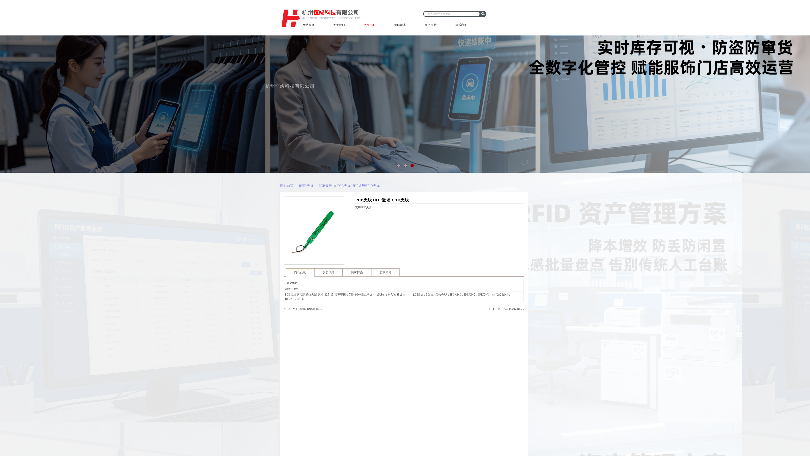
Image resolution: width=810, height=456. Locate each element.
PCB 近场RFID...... (508, 308)
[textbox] (452, 14)
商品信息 (300, 272)
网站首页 (287, 185)
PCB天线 (325, 185)
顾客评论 (357, 272)
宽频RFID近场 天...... (305, 308)
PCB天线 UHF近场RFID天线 (358, 185)
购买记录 (328, 272)
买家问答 (385, 272)
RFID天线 (306, 185)
